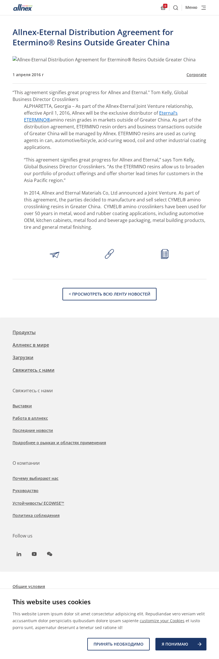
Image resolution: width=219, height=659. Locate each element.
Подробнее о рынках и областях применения (59, 442)
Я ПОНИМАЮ (175, 644)
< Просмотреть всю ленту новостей (109, 294)
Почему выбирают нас (35, 478)
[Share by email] (54, 255)
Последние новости (33, 430)
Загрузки (23, 357)
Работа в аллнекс (30, 418)
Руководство (25, 490)
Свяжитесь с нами (33, 370)
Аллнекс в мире (31, 345)
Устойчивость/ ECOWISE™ (38, 503)
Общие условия (29, 586)
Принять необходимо (118, 644)
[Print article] (165, 255)
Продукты (24, 332)
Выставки (22, 406)
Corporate (196, 74)
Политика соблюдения (36, 515)
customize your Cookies (162, 620)
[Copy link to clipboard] (109, 255)
